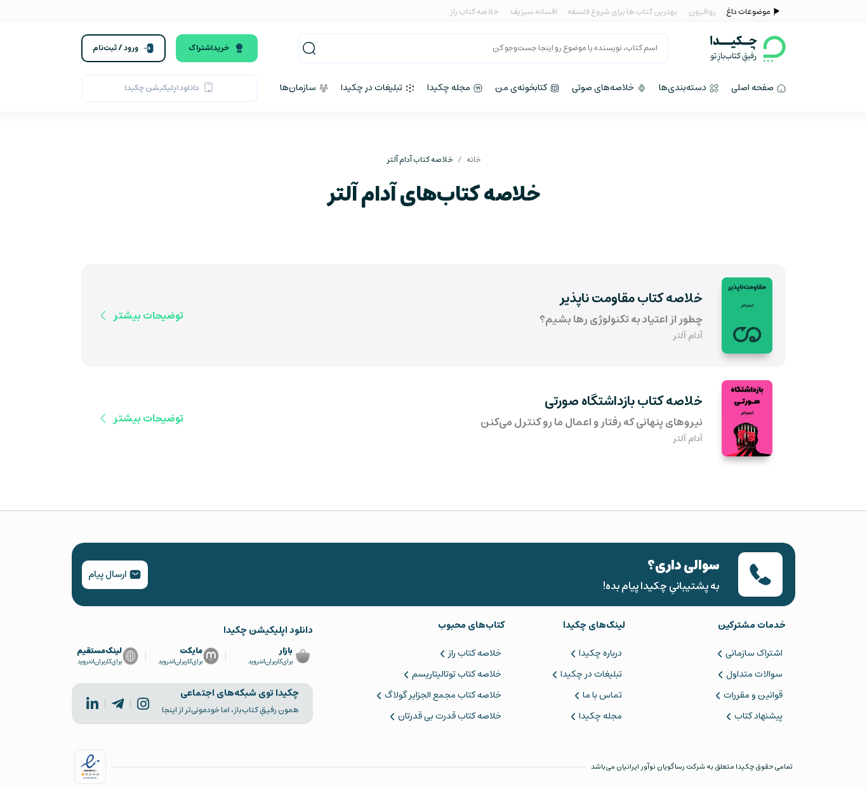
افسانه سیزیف (533, 11)
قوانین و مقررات (753, 695)
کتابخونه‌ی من (522, 87)
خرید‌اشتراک (209, 48)
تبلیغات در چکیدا (372, 87)
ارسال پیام (108, 574)
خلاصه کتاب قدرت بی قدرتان (449, 716)
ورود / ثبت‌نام (115, 48)
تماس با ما (602, 695)
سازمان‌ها (299, 87)
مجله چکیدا (449, 87)
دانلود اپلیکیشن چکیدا (161, 88)
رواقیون (702, 11)
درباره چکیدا (600, 653)
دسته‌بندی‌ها (683, 87)
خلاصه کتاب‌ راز (474, 653)
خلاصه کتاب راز (474, 11)
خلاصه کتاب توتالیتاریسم (456, 674)
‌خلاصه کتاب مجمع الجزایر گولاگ (443, 695)
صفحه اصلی (753, 87)
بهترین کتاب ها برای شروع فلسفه (621, 11)
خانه (474, 159)
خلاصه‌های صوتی (604, 87)
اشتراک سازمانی (754, 653)
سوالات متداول (754, 674)
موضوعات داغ (748, 11)
